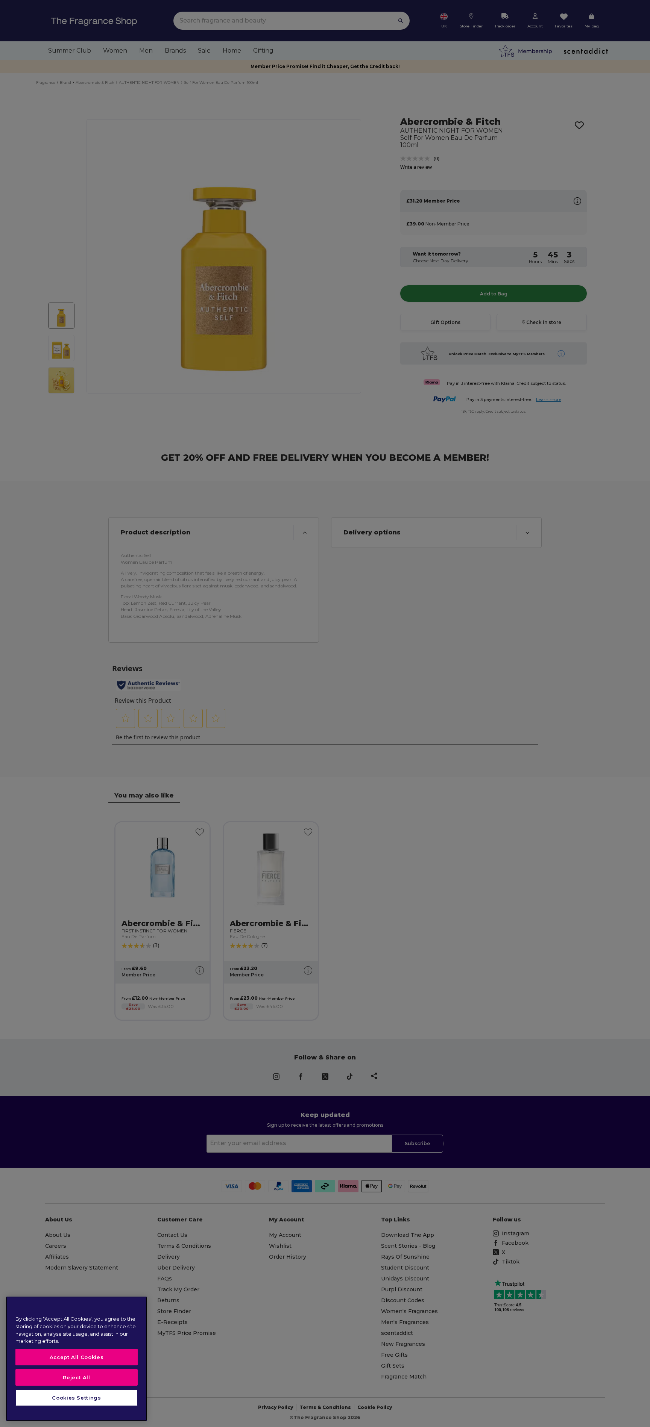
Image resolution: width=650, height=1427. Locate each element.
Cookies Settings (76, 1398)
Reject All (76, 1377)
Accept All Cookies (77, 1357)
